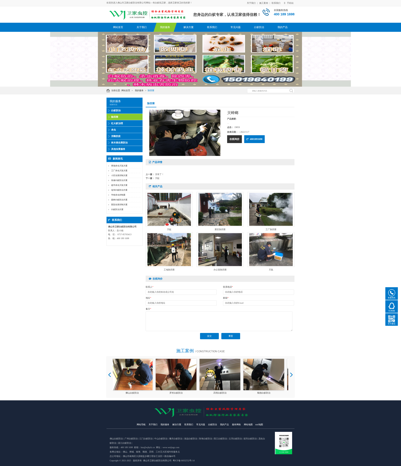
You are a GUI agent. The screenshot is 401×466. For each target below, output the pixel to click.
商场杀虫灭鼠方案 (119, 166)
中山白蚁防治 (161, 438)
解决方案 (189, 27)
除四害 (151, 90)
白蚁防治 (259, 27)
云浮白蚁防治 (235, 438)
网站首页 (118, 27)
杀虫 (113, 129)
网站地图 (248, 424)
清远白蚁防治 (191, 438)
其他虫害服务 (118, 149)
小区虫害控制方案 (119, 175)
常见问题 (236, 27)
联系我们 (276, 3)
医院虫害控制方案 (119, 204)
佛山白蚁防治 (116, 438)
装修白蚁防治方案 (119, 180)
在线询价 (234, 139)
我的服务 (165, 27)
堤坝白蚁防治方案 (119, 190)
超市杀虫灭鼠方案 (119, 185)
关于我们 (251, 3)
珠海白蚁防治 (206, 438)
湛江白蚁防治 (124, 443)
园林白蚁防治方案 (119, 200)
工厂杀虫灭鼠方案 (119, 170)
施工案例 (263, 3)
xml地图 (259, 424)
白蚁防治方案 (117, 209)
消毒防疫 (116, 136)
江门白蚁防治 (146, 438)
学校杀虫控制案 (118, 195)
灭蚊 (157, 178)
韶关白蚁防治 (250, 438)
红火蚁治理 (117, 123)
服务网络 (236, 424)
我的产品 (283, 27)
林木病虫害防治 (119, 142)
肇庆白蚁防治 (176, 438)
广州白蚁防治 (131, 438)
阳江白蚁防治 (220, 438)
